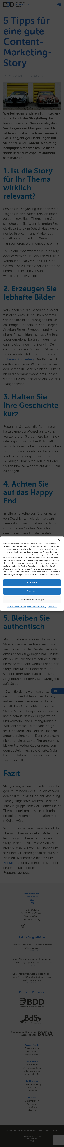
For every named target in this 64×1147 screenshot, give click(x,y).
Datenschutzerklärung (16, 606)
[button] (59, 540)
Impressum (52, 606)
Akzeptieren (32, 582)
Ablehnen (32, 591)
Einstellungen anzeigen (32, 599)
